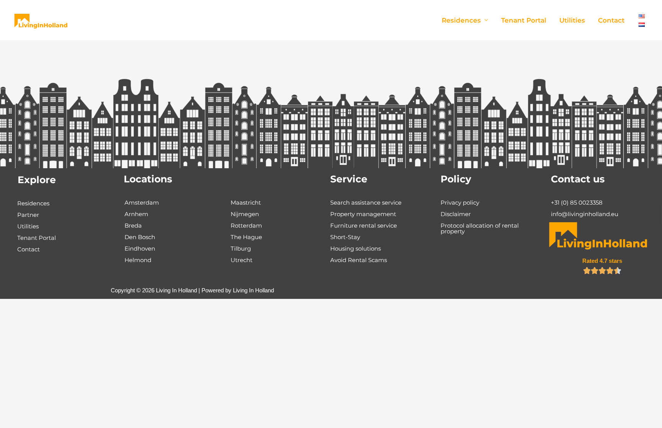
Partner (28, 214)
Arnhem (136, 214)
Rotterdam (246, 225)
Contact (611, 20)
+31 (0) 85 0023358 (577, 202)
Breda (133, 225)
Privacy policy (460, 202)
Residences (461, 20)
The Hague (246, 237)
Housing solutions (355, 248)
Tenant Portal (523, 20)
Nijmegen (245, 214)
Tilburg (241, 248)
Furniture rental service (363, 225)
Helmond (138, 260)
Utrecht (241, 260)
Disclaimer (456, 214)
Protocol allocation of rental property (480, 228)
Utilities (572, 20)
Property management (363, 214)
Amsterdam (142, 202)
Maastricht (246, 202)
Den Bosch (140, 237)
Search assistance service (365, 202)
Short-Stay (345, 237)
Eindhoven (140, 248)
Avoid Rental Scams (358, 260)
